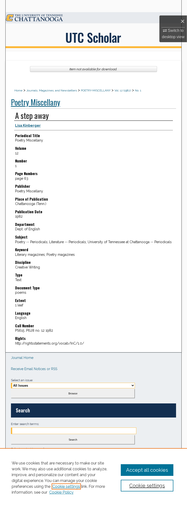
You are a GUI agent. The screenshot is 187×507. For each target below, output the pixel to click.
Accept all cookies (147, 470)
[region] (93, 477)
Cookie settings (66, 486)
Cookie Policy (61, 492)
